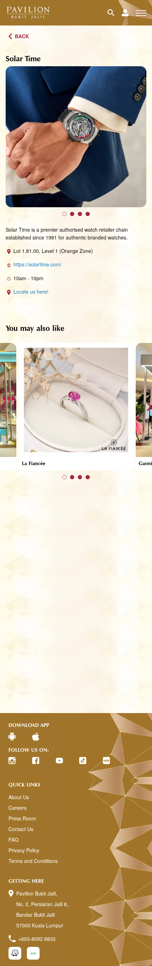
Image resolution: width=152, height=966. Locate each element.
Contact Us (20, 828)
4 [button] (88, 214)
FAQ (13, 839)
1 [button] (64, 214)
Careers (17, 807)
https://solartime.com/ (37, 264)
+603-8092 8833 (36, 938)
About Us (18, 797)
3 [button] (80, 214)
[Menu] (141, 12)
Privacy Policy (23, 850)
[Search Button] (114, 12)
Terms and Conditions (33, 860)
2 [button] (72, 214)
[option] (76, 136)
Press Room (22, 818)
